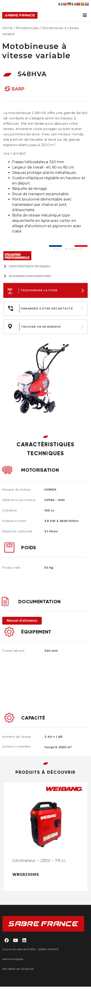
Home (7, 28)
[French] (60, 4)
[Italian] (74, 4)
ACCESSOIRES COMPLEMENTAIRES (30, 276)
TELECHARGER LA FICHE (38, 290)
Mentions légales (12, 959)
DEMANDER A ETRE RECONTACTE (47, 308)
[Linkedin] (24, 940)
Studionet (27, 968)
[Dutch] (87, 4)
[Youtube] (15, 940)
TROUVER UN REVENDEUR (41, 326)
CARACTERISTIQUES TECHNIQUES (29, 266)
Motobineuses (27, 28)
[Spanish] (82, 4)
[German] (69, 4)
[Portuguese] (78, 4)
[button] (22, 621)
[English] (65, 4)
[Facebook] (6, 940)
